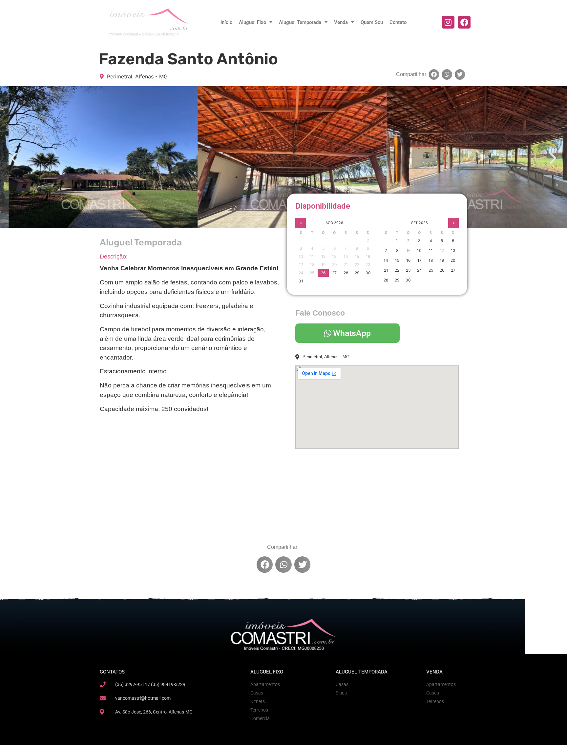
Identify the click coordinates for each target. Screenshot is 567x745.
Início (226, 22)
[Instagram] (448, 22)
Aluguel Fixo (252, 22)
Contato (398, 22)
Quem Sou (372, 22)
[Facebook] (464, 22)
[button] (434, 74)
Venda (341, 22)
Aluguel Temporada (300, 22)
